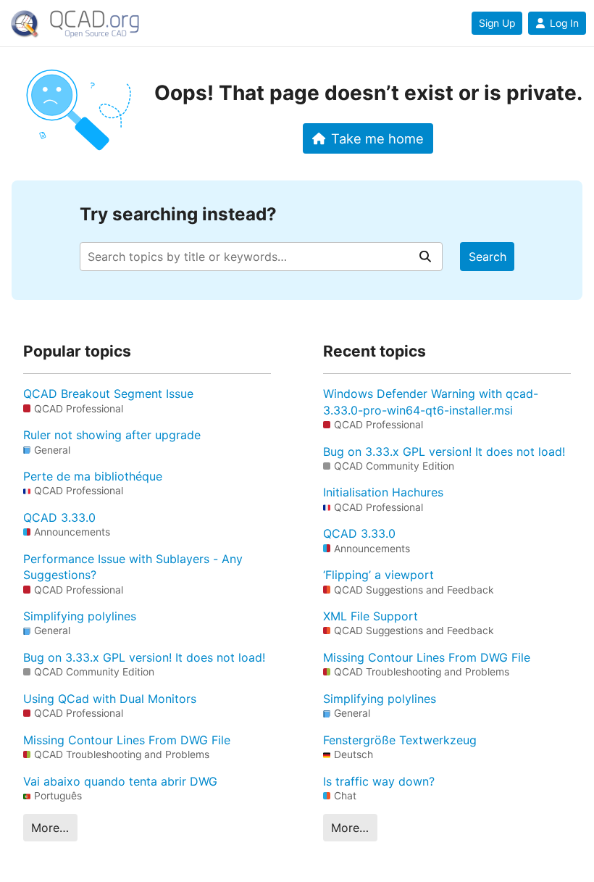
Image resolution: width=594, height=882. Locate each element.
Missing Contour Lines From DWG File (126, 740)
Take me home (377, 138)
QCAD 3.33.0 (59, 517)
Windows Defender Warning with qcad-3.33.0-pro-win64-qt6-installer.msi (430, 401)
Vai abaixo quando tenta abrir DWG (120, 781)
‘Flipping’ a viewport (378, 574)
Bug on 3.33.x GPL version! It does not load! (144, 657)
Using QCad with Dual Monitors (109, 698)
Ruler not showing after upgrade (112, 435)
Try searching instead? (178, 214)
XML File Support (370, 616)
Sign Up (497, 23)
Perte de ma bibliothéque (92, 476)
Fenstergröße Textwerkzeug (400, 740)
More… (50, 827)
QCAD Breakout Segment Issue (108, 393)
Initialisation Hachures (383, 492)
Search (487, 256)
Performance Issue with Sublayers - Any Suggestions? (133, 567)
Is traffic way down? (379, 781)
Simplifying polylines (79, 616)
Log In (564, 23)
